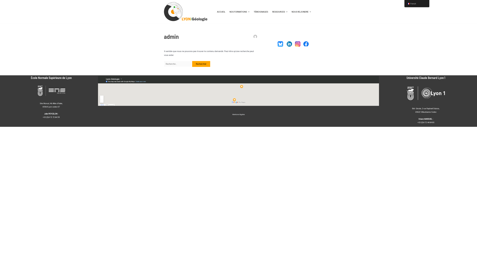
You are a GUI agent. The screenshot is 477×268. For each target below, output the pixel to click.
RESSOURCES (278, 12)
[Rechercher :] (178, 64)
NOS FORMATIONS (238, 12)
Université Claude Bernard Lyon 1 (426, 78)
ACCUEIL (221, 12)
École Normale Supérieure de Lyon (51, 78)
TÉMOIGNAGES (261, 12)
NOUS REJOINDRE (300, 12)
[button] (248, 12)
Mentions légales (238, 114)
